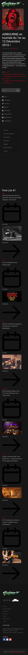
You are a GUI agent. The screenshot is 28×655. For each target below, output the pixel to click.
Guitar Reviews (7, 114)
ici (15, 65)
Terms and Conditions (9, 133)
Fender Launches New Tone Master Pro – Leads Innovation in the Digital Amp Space (12, 459)
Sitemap (6, 144)
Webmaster (22, 652)
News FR (6, 72)
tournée (22, 74)
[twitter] (7, 640)
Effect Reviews (7, 117)
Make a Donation (8, 147)
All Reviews (7, 110)
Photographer (15, 652)
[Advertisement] (14, 171)
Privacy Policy (7, 137)
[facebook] (4, 640)
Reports (6, 107)
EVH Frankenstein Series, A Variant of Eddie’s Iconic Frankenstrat (11, 522)
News (5, 96)
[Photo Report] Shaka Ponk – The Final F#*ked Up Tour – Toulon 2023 (11, 393)
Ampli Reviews (7, 121)
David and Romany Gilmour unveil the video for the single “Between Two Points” (11, 198)
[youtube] (10, 640)
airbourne (6, 74)
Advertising (6, 140)
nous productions (14, 74)
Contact (5, 151)
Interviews (6, 103)
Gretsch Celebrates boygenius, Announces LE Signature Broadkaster (12, 326)
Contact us (20, 632)
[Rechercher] (18, 90)
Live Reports (7, 100)
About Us (6, 130)
